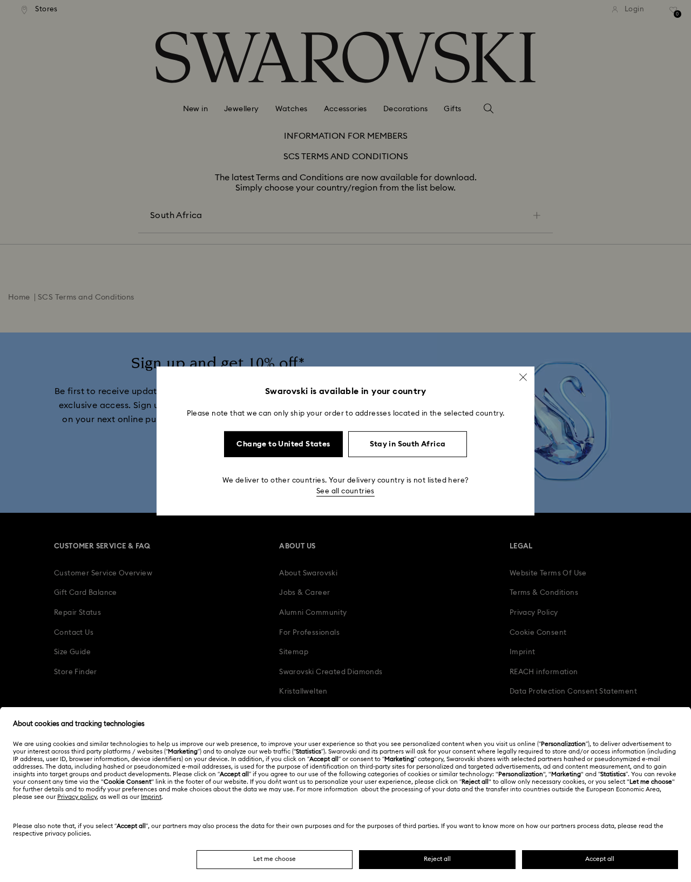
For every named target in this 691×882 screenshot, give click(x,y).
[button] (523, 377)
